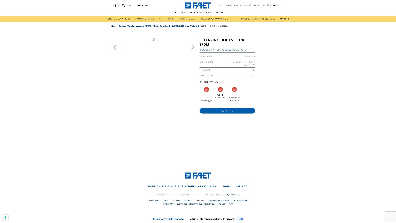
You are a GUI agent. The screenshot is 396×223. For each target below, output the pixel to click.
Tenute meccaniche (118, 18)
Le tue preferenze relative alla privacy (212, 219)
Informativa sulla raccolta (168, 219)
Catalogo (122, 26)
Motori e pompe (144, 18)
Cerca (128, 5)
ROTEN (149, 26)
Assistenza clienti (153, 201)
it (113, 5)
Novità (237, 5)
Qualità (247, 5)
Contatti (276, 5)
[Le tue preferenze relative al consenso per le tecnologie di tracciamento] (5, 218)
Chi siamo (225, 5)
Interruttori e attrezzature (258, 18)
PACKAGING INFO (241, 201)
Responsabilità (261, 5)
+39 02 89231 (235, 195)
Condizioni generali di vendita (219, 201)
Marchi (284, 18)
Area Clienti (200, 201)
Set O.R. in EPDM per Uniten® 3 (185, 26)
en (118, 5)
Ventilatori (166, 18)
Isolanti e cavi (187, 18)
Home (113, 26)
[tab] (227, 50)
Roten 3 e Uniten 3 (162, 26)
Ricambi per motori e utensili (218, 18)
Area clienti (142, 5)
